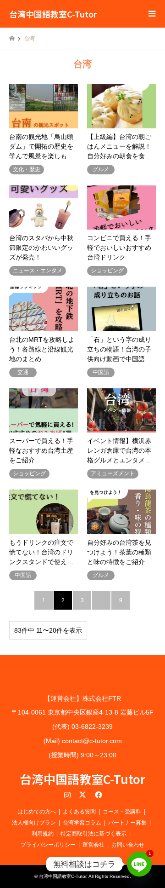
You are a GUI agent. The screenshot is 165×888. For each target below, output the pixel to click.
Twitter (82, 794)
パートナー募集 (127, 822)
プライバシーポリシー (48, 845)
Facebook (97, 794)
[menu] (151, 14)
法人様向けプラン (34, 822)
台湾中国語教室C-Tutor (82, 778)
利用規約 (43, 833)
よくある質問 (79, 811)
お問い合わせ (127, 845)
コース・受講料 (122, 811)
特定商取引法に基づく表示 (93, 833)
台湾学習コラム (82, 822)
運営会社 (93, 845)
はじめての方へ (36, 811)
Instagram (67, 794)
